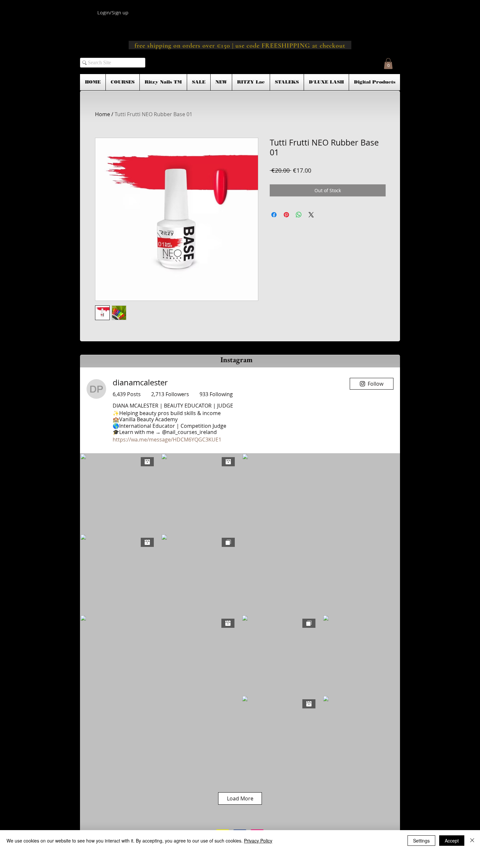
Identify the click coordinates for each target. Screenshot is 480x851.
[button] (388, 63)
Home (102, 114)
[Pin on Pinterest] (286, 215)
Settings (421, 840)
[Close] (472, 840)
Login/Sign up (112, 12)
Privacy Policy (258, 840)
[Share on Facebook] (274, 215)
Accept (452, 840)
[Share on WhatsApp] (299, 215)
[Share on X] (311, 215)
